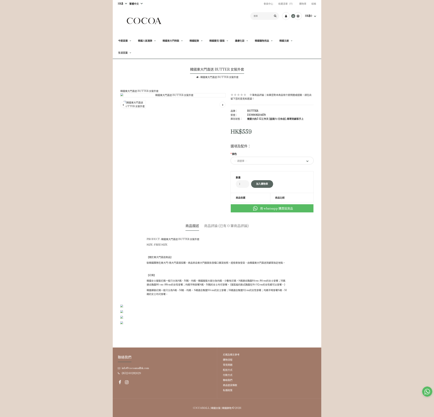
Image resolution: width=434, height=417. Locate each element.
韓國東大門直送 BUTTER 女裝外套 (219, 77)
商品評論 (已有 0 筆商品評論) (226, 226)
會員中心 (268, 3)
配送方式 (227, 370)
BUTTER (252, 111)
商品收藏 (240, 197)
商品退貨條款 (230, 385)
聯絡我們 (227, 380)
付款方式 (227, 375)
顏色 (234, 154)
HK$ (120, 3)
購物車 (302, 3)
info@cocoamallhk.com (135, 368)
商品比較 (280, 197)
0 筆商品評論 (257, 95)
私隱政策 (227, 390)
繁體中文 (133, 3)
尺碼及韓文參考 (231, 354)
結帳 (313, 3)
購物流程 (227, 359)
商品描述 (192, 226)
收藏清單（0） (286, 3)
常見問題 (227, 364)
